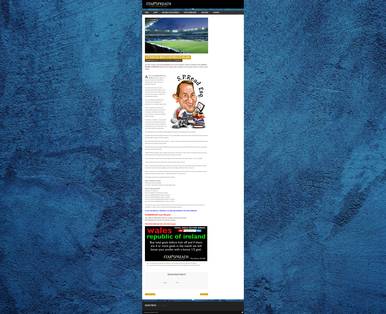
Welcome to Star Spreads (170, 13)
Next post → (204, 294)
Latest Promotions (190, 12)
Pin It (177, 282)
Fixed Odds (204, 12)
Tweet (165, 282)
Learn (155, 13)
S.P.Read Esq (177, 60)
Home (146, 12)
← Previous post (150, 294)
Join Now (216, 13)
